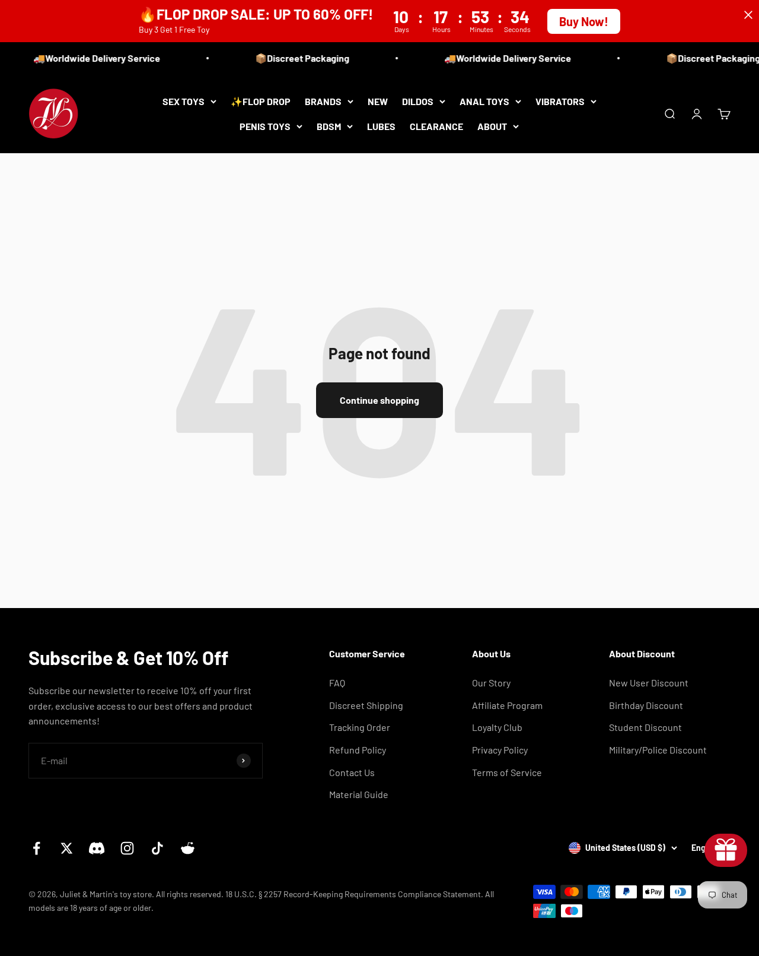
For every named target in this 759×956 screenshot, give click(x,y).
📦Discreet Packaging (297, 58)
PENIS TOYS (265, 125)
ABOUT (492, 125)
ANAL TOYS (484, 101)
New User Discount (648, 682)
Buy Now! (583, 21)
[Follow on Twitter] (67, 848)
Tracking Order (359, 727)
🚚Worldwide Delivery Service (91, 58)
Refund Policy (357, 749)
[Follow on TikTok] (157, 848)
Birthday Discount (646, 705)
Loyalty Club (497, 727)
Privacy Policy (500, 749)
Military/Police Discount (658, 749)
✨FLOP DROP (261, 101)
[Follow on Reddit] (188, 848)
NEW (378, 101)
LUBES (381, 125)
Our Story (491, 682)
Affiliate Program (507, 705)
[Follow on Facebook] (36, 848)
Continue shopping (379, 400)
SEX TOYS (183, 101)
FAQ (337, 682)
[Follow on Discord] (97, 848)
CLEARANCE (436, 125)
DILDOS (417, 101)
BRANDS (323, 101)
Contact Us (352, 772)
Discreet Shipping (366, 705)
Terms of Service (507, 772)
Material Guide (358, 794)
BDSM (329, 125)
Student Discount (645, 727)
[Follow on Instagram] (127, 848)
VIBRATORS (560, 101)
